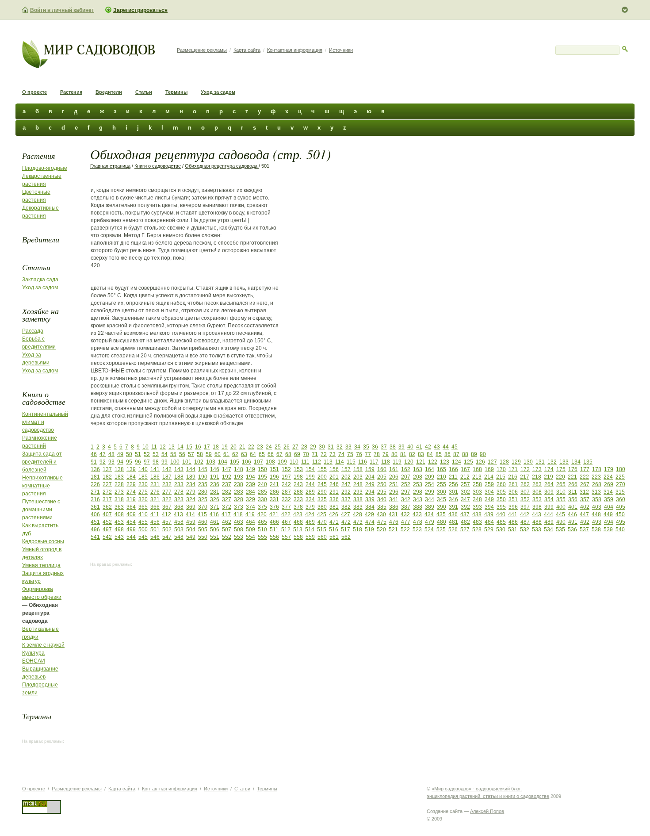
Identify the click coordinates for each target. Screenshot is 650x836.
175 (561, 469)
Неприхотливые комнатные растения (42, 486)
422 (286, 514)
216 (512, 477)
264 (549, 484)
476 (393, 522)
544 (131, 537)
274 (131, 492)
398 (537, 507)
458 (179, 522)
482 (465, 522)
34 (357, 447)
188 (179, 477)
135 (588, 462)
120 (408, 462)
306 (513, 492)
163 (417, 469)
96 (138, 462)
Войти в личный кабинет (62, 10)
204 (370, 477)
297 (405, 492)
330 (262, 499)
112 (316, 462)
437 (465, 514)
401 (572, 507)
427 (345, 514)
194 (250, 477)
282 (226, 492)
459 (190, 522)
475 (381, 522)
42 (428, 447)
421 (274, 514)
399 (549, 507)
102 (198, 462)
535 (560, 529)
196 (274, 477)
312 (584, 492)
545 (143, 537)
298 (417, 492)
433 (417, 514)
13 (171, 447)
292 (346, 492)
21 (242, 447)
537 (584, 529)
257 (465, 484)
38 (393, 447)
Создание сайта (445, 811)
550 (202, 537)
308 (537, 492)
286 (274, 492)
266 (572, 484)
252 (405, 484)
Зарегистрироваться (140, 10)
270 (620, 484)
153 (298, 469)
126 (480, 462)
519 (369, 529)
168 (477, 469)
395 (501, 507)
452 (107, 522)
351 (513, 499)
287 (286, 492)
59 (209, 454)
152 (286, 469)
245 (322, 484)
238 (238, 484)
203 (358, 477)
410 (143, 514)
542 (107, 537)
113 (328, 462)
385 (381, 507)
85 (439, 454)
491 (572, 522)
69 (297, 454)
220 (560, 477)
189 (190, 477)
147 (226, 469)
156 (334, 469)
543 (119, 537)
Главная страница (110, 166)
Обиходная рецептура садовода (222, 166)
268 (596, 484)
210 (441, 477)
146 (214, 469)
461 (214, 522)
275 (143, 492)
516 (333, 529)
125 (468, 462)
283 (238, 492)
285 (262, 492)
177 (584, 469)
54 (164, 454)
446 (572, 514)
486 (513, 522)
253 (417, 484)
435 (441, 514)
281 (214, 492)
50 (129, 454)
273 (119, 492)
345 (441, 499)
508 (238, 529)
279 (190, 492)
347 (465, 499)
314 (608, 492)
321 (155, 499)
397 (525, 507)
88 (465, 454)
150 (262, 469)
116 (362, 462)
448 (596, 514)
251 (393, 484)
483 (477, 522)
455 (143, 522)
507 (226, 529)
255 (441, 484)
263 (537, 484)
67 (279, 454)
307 (525, 492)
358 (596, 499)
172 (525, 469)
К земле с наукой (43, 645)
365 (143, 507)
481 (453, 522)
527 (465, 529)
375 (262, 507)
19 (225, 447)
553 (238, 537)
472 (346, 522)
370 (202, 507)
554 (250, 537)
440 (500, 514)
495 (620, 522)
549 (190, 537)
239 (250, 484)
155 (322, 469)
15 (189, 447)
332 (286, 499)
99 (164, 462)
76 (359, 454)
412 (166, 514)
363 (119, 507)
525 (441, 529)
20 (233, 447)
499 (131, 529)
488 (537, 522)
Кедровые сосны (43, 541)
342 (405, 499)
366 (155, 507)
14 (180, 447)
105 (234, 462)
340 (381, 499)
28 (304, 447)
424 (309, 514)
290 (322, 492)
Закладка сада (40, 279)
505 (202, 529)
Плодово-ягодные (44, 168)
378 (298, 507)
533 (536, 529)
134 (576, 462)
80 (394, 454)
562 (346, 537)
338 (358, 499)
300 (441, 492)
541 (95, 537)
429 (369, 514)
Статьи (143, 92)
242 (286, 484)
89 (474, 454)
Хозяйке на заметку (40, 315)
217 (524, 477)
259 (489, 484)
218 (536, 477)
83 (421, 454)
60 (217, 454)
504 (190, 529)
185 (143, 477)
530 (500, 529)
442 (524, 514)
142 (167, 469)
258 (477, 484)
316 (95, 499)
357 (584, 499)
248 (358, 484)
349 (489, 499)
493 (596, 522)
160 (381, 469)
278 (179, 492)
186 (155, 477)
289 (310, 492)
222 (584, 477)
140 (143, 469)
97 (147, 462)
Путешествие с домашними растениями (41, 510)
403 (596, 507)
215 (500, 477)
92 (102, 462)
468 (298, 522)
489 (549, 522)
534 (548, 529)
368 (179, 507)
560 (322, 537)
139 (131, 469)
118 (385, 462)
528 (477, 529)
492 (584, 522)
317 (107, 499)
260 (501, 484)
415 (202, 514)
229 (131, 484)
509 (250, 529)
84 (430, 454)
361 (95, 507)
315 (620, 492)
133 (564, 462)
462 (226, 522)
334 (310, 499)
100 (175, 462)
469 (310, 522)
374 (250, 507)
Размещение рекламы (202, 50)
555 (262, 537)
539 (608, 529)
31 (331, 447)
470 (322, 522)
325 (202, 499)
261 (513, 484)
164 (429, 469)
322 (167, 499)
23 (260, 447)
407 (107, 514)
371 (214, 507)
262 (525, 484)
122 (432, 462)
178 (596, 469)
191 (214, 477)
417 (226, 514)
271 (95, 492)
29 (313, 447)
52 (147, 454)
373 (238, 507)
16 (198, 447)
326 (214, 499)
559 (310, 537)
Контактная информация (294, 50)
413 (178, 514)
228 (119, 484)
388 (417, 507)
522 (405, 529)
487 (525, 522)
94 (120, 462)
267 (584, 484)
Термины (176, 92)
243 (298, 484)
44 (446, 447)
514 (309, 529)
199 (310, 477)
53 (156, 454)
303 (477, 492)
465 (262, 522)
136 (95, 469)
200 (322, 477)
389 (429, 507)
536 (572, 529)
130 (528, 462)
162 (405, 469)
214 (488, 477)
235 (202, 484)
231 (155, 484)
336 (334, 499)
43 (437, 447)
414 (190, 514)
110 (294, 462)
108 (270, 462)
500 (143, 529)
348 (477, 499)
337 (346, 499)
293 (358, 492)
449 (608, 514)
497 (107, 529)
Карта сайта (246, 50)
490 (561, 522)
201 (334, 477)
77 (368, 454)
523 (417, 529)
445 (560, 514)
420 (262, 514)
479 (429, 522)
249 (370, 484)
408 (119, 514)
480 (441, 522)
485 (501, 522)
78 (377, 454)
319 (131, 499)
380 (322, 507)
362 (107, 507)
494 (608, 522)
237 (226, 484)
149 (250, 469)
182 (107, 477)
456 (155, 522)
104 (222, 462)
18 (216, 447)
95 (129, 462)
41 (419, 447)
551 (214, 537)
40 (410, 447)
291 (334, 492)
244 (310, 484)
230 (143, 484)
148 (238, 469)
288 (298, 492)
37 (384, 447)
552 (226, 537)
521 (393, 529)
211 (453, 477)
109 (282, 462)
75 (350, 454)
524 (429, 529)
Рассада (32, 331)
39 (401, 447)
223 (596, 477)
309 (549, 492)
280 (202, 492)
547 (167, 537)
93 (111, 462)
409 (131, 514)
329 (250, 499)
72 (324, 454)
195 (262, 477)
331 (274, 499)
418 (238, 514)
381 (334, 507)
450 (620, 514)
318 (119, 499)
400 (561, 507)
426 (333, 514)
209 (429, 477)
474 (370, 522)
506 (214, 529)
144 (190, 469)
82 (412, 454)
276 (155, 492)
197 (286, 477)
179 (608, 469)
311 (572, 492)
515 (321, 529)
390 (441, 507)
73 (332, 454)
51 (138, 454)
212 (465, 477)
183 (119, 477)
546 (155, 537)
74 (341, 454)
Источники (341, 50)
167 (465, 469)
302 (465, 492)
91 (94, 462)
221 (572, 477)
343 (417, 499)
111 (305, 462)
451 (95, 522)
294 (370, 492)
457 (167, 522)
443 (536, 514)
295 (381, 492)
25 (278, 447)
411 (154, 514)
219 (548, 477)
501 (155, 529)
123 (444, 462)
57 (191, 454)
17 (207, 447)
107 (258, 462)
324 (190, 499)
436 (453, 514)
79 (385, 454)
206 (393, 477)
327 (226, 499)
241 (274, 484)
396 (513, 507)
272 (107, 492)
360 (620, 499)
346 (453, 499)
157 (346, 469)
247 (346, 484)
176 (572, 469)
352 (525, 499)
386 (393, 507)
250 (381, 484)
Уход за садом (218, 92)
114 (339, 462)
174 (549, 469)
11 (154, 447)
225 (620, 477)
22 (251, 447)
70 (306, 454)
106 (246, 462)
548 (179, 537)
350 (501, 499)
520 (381, 529)
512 (286, 529)
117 (374, 462)
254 (429, 484)
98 (156, 462)
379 (310, 507)
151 (274, 469)
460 (202, 522)
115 (351, 462)
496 (95, 529)
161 (393, 469)
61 (226, 454)
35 (366, 447)
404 (608, 507)
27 (295, 447)
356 (572, 499)
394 (489, 507)
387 (405, 507)
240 (262, 484)
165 (441, 469)
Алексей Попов (487, 811)
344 (429, 499)
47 (102, 454)
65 (262, 454)
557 (286, 537)
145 (202, 469)
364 (131, 507)
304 (489, 492)
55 (173, 454)
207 (405, 477)
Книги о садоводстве (43, 398)
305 (501, 492)
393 (477, 507)
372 (226, 507)
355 (561, 499)
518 (357, 529)
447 (584, 514)
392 (465, 507)
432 (405, 514)
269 (608, 484)
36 (375, 447)
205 (381, 477)
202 (346, 477)
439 (488, 514)
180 (620, 469)
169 (489, 469)
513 (297, 529)
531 (512, 529)
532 (524, 529)
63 (244, 454)
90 (483, 454)
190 (202, 477)
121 (420, 462)
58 (200, 454)
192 (226, 477)
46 (94, 454)
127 (492, 462)
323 (179, 499)
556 (274, 537)
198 (298, 477)
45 (454, 447)
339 (370, 499)
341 (393, 499)
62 (235, 454)
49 (120, 454)
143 (179, 469)
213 (477, 477)
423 (297, 514)
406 (95, 514)
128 (504, 462)
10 (145, 447)
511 (274, 529)
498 (119, 529)
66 (271, 454)
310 (561, 492)
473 (358, 522)
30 (322, 447)
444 (548, 514)
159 (370, 469)
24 (269, 447)
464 (250, 522)
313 (596, 492)
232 (167, 484)
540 (620, 529)
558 (298, 537)
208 (417, 477)
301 (453, 492)
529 (488, 529)
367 (167, 507)
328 (238, 499)
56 (182, 454)
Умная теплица (41, 565)
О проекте (34, 92)
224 (608, 477)
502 (167, 529)
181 (95, 477)
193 (238, 477)
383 (358, 507)
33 (348, 447)
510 (262, 529)
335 (322, 499)
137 (107, 469)
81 (403, 454)
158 (358, 469)
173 (537, 469)
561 (334, 537)
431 (393, 514)
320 (143, 499)
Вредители (109, 92)
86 (447, 454)
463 (238, 522)
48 (111, 454)
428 (357, 514)
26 (286, 447)
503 (179, 529)
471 (334, 522)
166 (453, 469)
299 (429, 492)
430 (381, 514)
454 (131, 522)
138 (119, 469)
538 (596, 529)
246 (334, 484)
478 (417, 522)
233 (179, 484)
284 (250, 492)
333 (298, 499)
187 (167, 477)
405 (620, 507)
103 (210, 462)
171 (513, 469)
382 (346, 507)
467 (286, 522)
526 (453, 529)
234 (190, 484)
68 (288, 454)
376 (274, 507)
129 (516, 462)
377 (286, 507)
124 (456, 462)
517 (345, 529)
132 (552, 462)
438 (477, 514)
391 (453, 507)
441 (512, 514)
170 (501, 469)
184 (131, 477)
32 (339, 447)
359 (608, 499)
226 (95, 484)
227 (107, 484)
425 (321, 514)
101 (186, 462)
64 (253, 454)
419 (250, 514)
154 (310, 469)
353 (537, 499)
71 (315, 454)
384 (370, 507)
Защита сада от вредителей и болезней (42, 462)
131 (540, 462)
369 (190, 507)
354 (549, 499)
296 (393, 492)
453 (119, 522)
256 (453, 484)
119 (397, 462)
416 (214, 514)
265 (561, 484)
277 (167, 492)
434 (429, 514)
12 (163, 447)
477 (405, 522)
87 (456, 454)
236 (214, 484)
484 (489, 522)
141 (155, 469)
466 (274, 522)
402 (584, 507)
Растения (71, 92)
